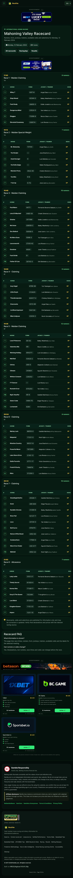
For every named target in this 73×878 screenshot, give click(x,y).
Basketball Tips (60, 837)
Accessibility (59, 847)
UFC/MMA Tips (20, 842)
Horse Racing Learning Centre (45, 847)
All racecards (11, 51)
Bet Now (26, 710)
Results (34, 51)
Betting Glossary (56, 842)
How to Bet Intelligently (27, 847)
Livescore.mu (27, 837)
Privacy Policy (57, 803)
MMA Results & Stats (32, 842)
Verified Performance (39, 837)
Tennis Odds (50, 837)
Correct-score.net (16, 837)
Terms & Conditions (45, 803)
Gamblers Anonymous (31, 803)
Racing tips (23, 51)
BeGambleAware (9, 803)
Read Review (11, 710)
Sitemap (6, 852)
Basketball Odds (9, 842)
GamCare (19, 803)
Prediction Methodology (11, 847)
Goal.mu (6, 837)
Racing (42, 842)
